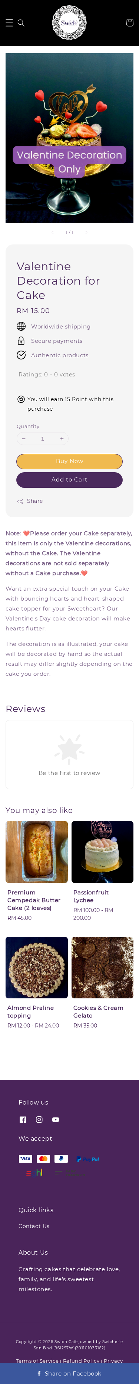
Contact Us (34, 1226)
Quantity (28, 426)
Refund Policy (81, 1361)
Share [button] (35, 501)
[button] (9, 23)
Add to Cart (69, 479)
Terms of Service (37, 1361)
